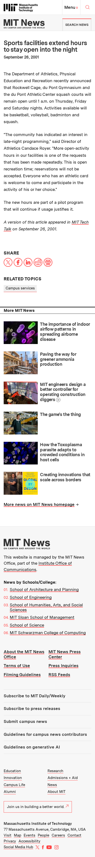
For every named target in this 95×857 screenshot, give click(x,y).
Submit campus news (25, 721)
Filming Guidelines (22, 674)
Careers (58, 835)
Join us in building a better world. (35, 807)
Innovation (13, 778)
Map (17, 835)
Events (29, 835)
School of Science (27, 625)
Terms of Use (17, 665)
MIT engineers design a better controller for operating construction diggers (63, 392)
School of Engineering (31, 597)
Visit (7, 835)
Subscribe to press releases (32, 708)
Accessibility (29, 841)
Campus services (20, 288)
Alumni (10, 791)
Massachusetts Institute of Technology (38, 823)
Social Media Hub (18, 847)
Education (12, 771)
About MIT (57, 791)
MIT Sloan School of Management (42, 617)
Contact (74, 835)
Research (55, 771)
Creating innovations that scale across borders (65, 477)
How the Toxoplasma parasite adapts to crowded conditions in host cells (62, 452)
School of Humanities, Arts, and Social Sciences (46, 607)
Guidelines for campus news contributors (45, 734)
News (52, 785)
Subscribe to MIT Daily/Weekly (34, 695)
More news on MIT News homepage (39, 504)
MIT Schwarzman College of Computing (48, 632)
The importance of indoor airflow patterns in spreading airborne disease (65, 332)
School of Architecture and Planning (44, 589)
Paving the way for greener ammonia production (58, 359)
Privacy (10, 841)
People (43, 835)
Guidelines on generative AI (32, 747)
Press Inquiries (63, 665)
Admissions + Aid (63, 778)
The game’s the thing (60, 414)
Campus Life (14, 785)
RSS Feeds (59, 674)
